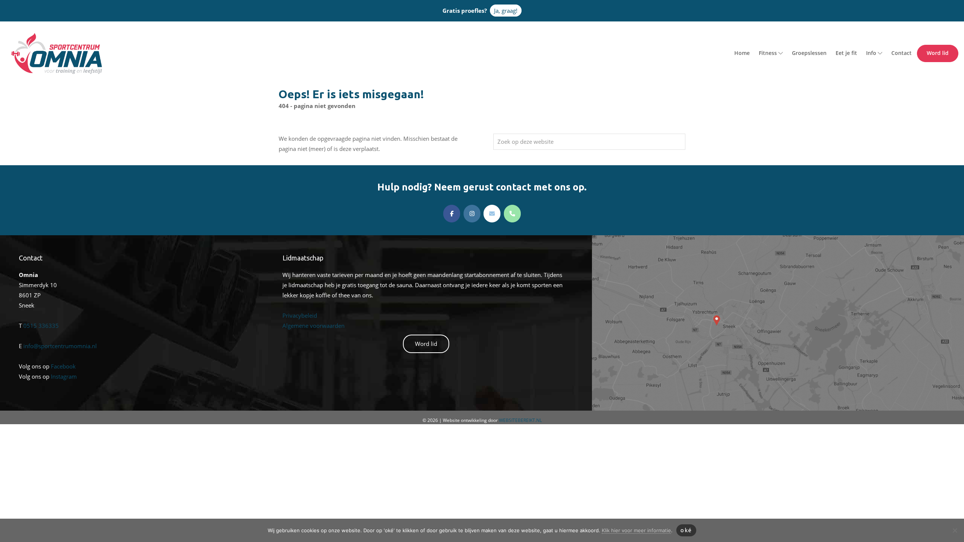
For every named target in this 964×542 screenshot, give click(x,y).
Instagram (64, 376)
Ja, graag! (505, 10)
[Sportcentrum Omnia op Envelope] (492, 213)
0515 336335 (41, 325)
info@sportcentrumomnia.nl (60, 346)
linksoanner (607, 240)
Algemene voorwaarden (313, 325)
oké (686, 530)
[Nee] (954, 530)
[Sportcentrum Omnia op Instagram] (472, 213)
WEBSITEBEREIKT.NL (520, 420)
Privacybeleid (299, 315)
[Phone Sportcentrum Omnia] (512, 213)
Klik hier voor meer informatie (636, 530)
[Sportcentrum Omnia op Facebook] (451, 213)
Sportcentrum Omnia (20, 34)
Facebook (63, 366)
